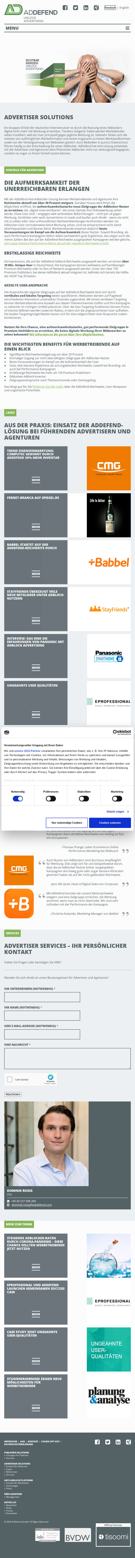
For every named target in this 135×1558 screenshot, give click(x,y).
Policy (9, 1488)
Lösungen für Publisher (17, 1455)
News (9, 1507)
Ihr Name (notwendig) (23, 1007)
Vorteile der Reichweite (17, 1482)
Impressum (10, 1441)
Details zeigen (115, 811)
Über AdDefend (13, 1494)
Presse (9, 1510)
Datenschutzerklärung (18, 1444)
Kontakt (33, 1441)
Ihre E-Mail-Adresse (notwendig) (31, 1026)
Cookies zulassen (110, 822)
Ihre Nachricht (17, 1045)
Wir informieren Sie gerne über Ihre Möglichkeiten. (66, 334)
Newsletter (11, 1505)
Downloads (11, 1513)
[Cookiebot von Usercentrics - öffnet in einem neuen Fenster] (115, 732)
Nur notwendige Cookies (67, 822)
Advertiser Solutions (17, 1463)
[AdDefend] (29, 13)
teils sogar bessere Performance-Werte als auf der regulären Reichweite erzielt (56, 243)
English (124, 8)
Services (10, 1458)
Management (12, 1496)
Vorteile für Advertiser (17, 1466)
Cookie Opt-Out (50, 1441)
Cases (9, 1469)
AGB (22, 1441)
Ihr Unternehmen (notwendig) (29, 989)
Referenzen (11, 1471)
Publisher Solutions (16, 1452)
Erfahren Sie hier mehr (48, 387)
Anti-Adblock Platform (18, 1480)
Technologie (12, 1485)
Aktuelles (10, 1502)
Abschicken (13, 1094)
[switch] (51, 798)
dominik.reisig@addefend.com (32, 1205)
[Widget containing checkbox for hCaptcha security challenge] (30, 1079)
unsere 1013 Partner (27, 750)
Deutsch (110, 8)
